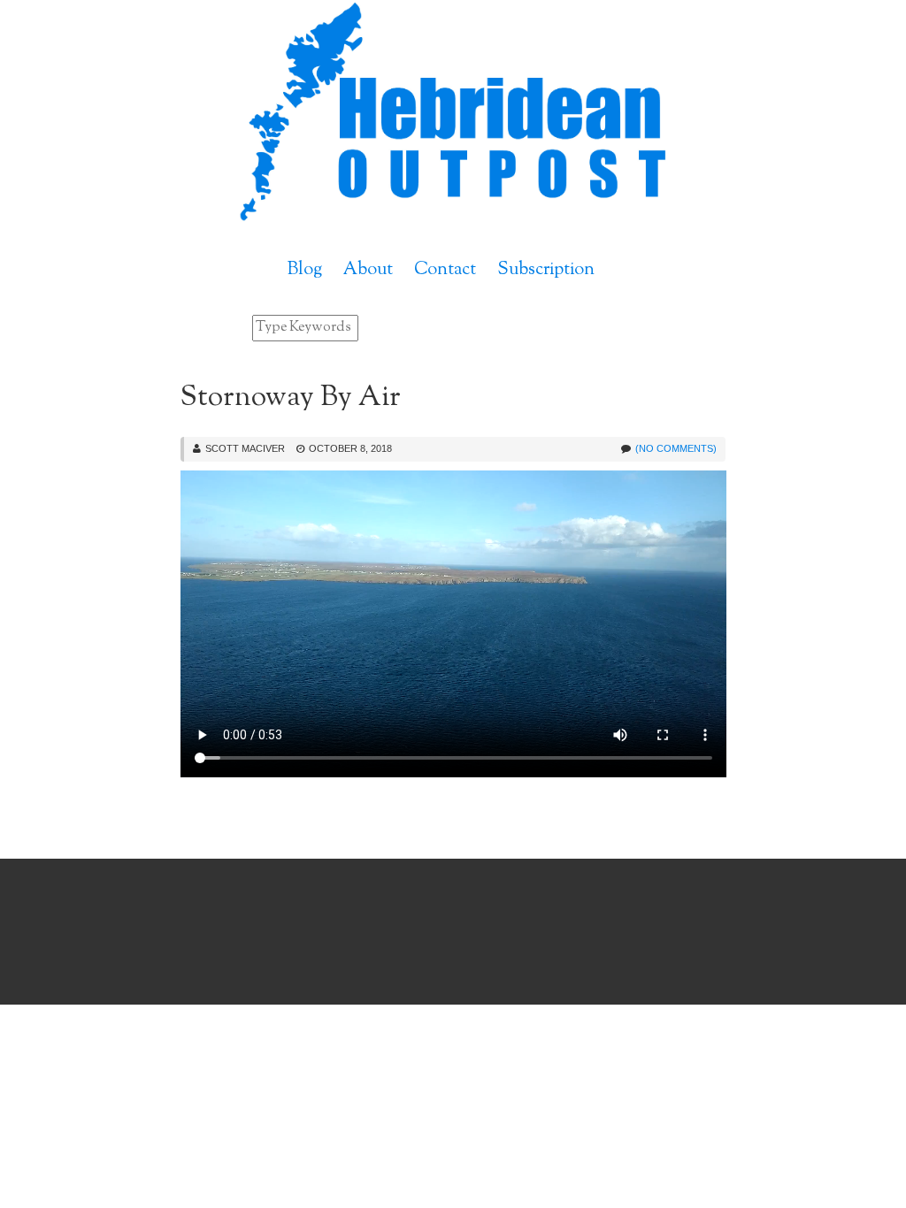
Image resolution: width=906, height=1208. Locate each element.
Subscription (546, 270)
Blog (305, 270)
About (368, 270)
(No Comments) (676, 448)
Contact (445, 270)
